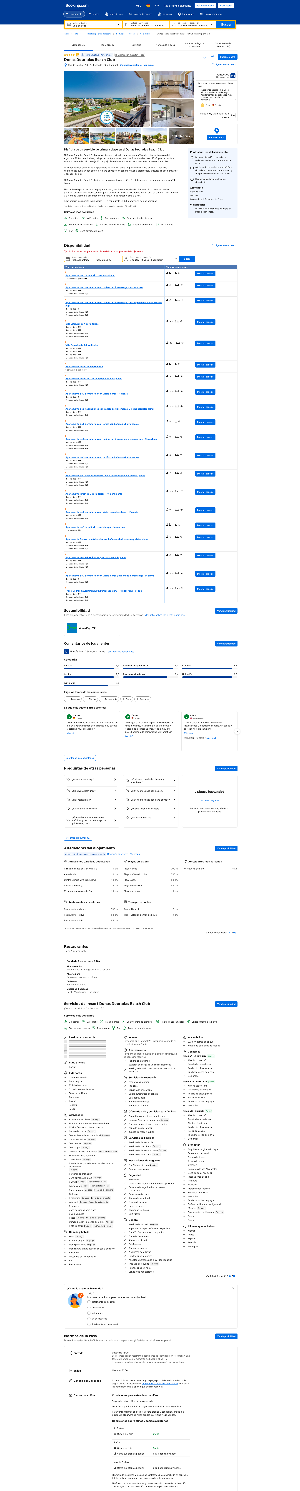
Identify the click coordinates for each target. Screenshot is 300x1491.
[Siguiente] (235, 99)
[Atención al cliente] (157, 5)
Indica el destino (80, 23)
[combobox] (94, 25)
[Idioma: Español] (148, 5)
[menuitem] (74, 14)
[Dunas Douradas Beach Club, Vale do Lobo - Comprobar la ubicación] (65, 65)
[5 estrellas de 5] (69, 55)
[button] (217, 134)
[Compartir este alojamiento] (212, 57)
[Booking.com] (77, 5)
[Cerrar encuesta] (233, 1275)
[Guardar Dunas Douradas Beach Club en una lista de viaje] (204, 57)
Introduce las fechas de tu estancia (160, 1370)
